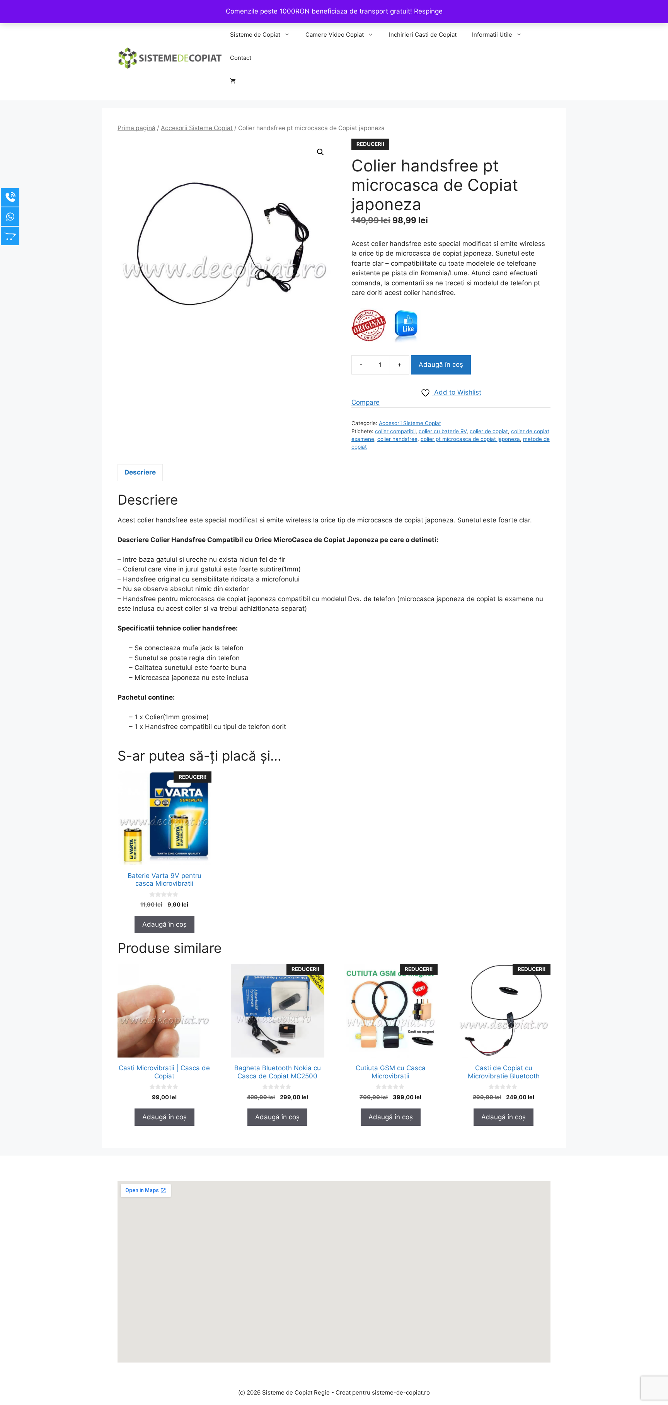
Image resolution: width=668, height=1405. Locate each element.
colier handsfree (397, 439)
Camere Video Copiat (334, 34)
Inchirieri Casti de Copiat (423, 34)
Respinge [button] (428, 11)
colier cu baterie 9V (443, 431)
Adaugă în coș (441, 364)
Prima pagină (136, 128)
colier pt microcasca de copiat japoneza (470, 439)
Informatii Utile (492, 34)
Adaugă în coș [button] (164, 924)
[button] (320, 152)
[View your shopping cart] (233, 81)
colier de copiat (489, 431)
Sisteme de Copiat (255, 34)
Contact (240, 57)
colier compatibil (395, 431)
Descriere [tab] (140, 472)
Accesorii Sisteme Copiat (197, 128)
